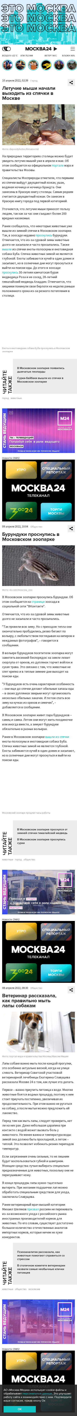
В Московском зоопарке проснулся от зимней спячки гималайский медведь (42, 831)
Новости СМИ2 (11, 458)
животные (16, 398)
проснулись (44, 235)
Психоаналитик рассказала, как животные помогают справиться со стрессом (41, 1255)
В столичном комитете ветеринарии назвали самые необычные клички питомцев (41, 1269)
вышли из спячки (57, 737)
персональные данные (37, 1393)
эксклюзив (34, 1289)
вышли (7, 249)
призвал (33, 1209)
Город (34, 81)
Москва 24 (38, 49)
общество (29, 859)
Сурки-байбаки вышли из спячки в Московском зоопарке (40, 379)
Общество (36, 527)
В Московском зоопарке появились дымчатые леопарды (40, 369)
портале (58, 165)
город (5, 398)
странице (38, 602)
